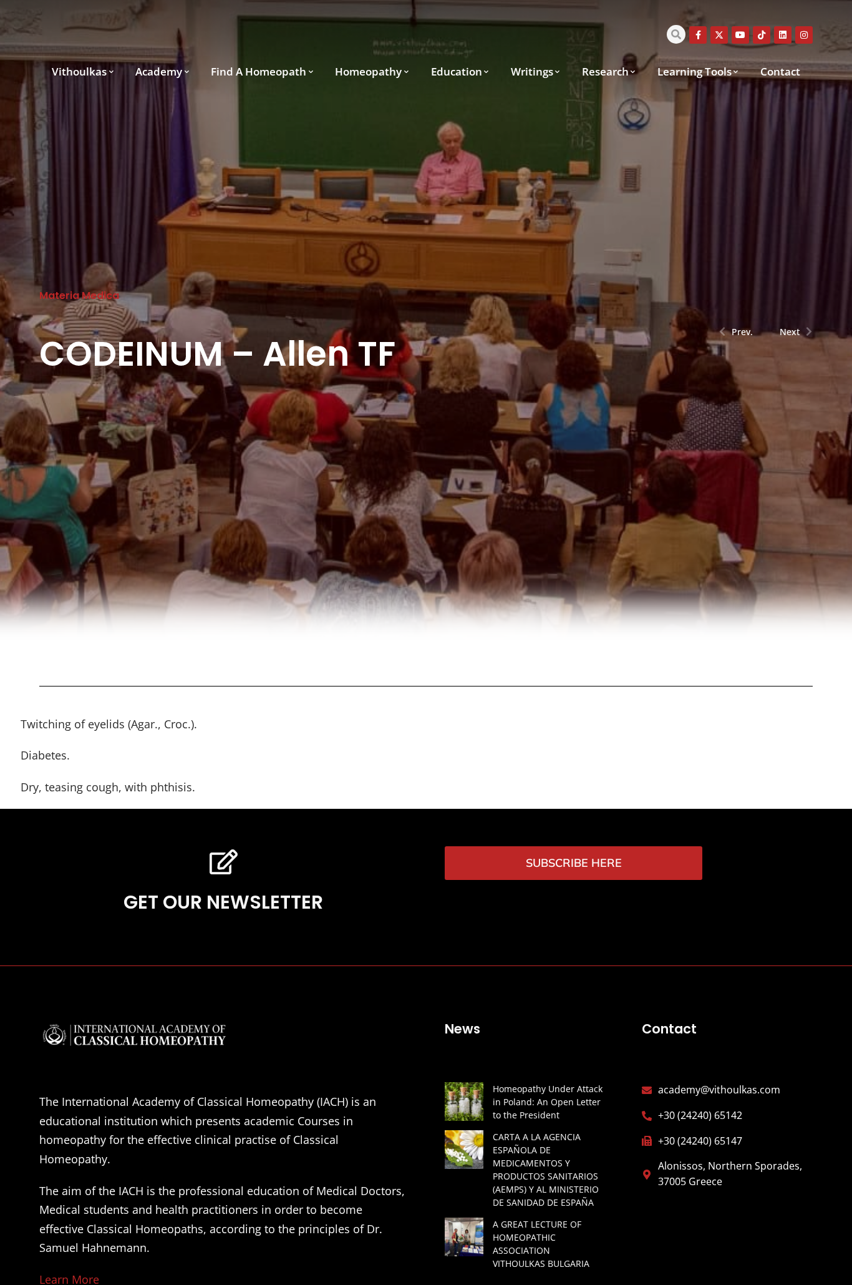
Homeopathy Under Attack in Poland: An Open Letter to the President (548, 1102)
